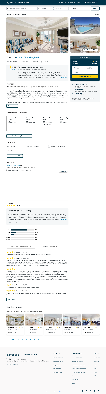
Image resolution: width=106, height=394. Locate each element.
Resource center (76, 376)
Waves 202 (67, 327)
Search (95, 8)
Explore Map (63, 171)
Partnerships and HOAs (78, 365)
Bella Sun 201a (12, 327)
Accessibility (44, 390)
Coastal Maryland (27, 340)
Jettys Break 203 (88, 327)
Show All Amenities (15, 156)
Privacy (27, 390)
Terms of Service (35, 390)
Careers (96, 365)
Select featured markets (79, 368)
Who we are (97, 357)
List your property (77, 357)
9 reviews (12, 69)
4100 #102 (30, 327)
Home (8, 340)
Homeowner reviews (77, 361)
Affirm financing (58, 372)
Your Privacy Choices (54, 390)
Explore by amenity (58, 357)
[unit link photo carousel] (15, 319)
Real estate (75, 379)
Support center (57, 365)
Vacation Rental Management (66, 2)
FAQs (73, 383)
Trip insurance (57, 368)
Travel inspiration (58, 361)
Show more (12, 106)
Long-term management (79, 372)
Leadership (97, 361)
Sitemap (21, 390)
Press (95, 372)
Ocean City (22, 57)
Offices (96, 376)
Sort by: (45, 246)
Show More (11, 299)
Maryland (34, 57)
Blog (95, 368)
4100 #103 (49, 327)
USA (12, 340)
